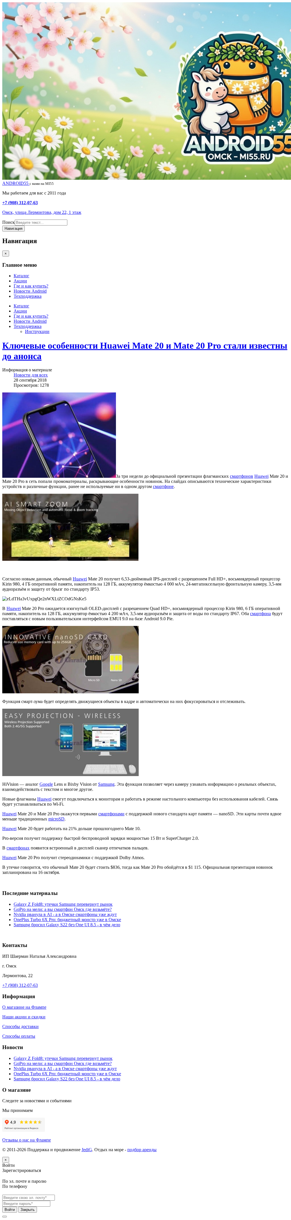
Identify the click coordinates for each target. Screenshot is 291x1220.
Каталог (21, 275)
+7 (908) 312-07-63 (20, 202)
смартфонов (241, 476)
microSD (56, 818)
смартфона (260, 613)
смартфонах (18, 847)
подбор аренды (142, 1149)
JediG (87, 1149)
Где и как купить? (31, 286)
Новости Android (30, 291)
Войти (10, 1209)
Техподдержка (27, 296)
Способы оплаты (18, 1036)
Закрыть (27, 1209)
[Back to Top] (4, 1216)
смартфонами (111, 813)
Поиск (8, 222)
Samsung (106, 784)
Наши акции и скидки (23, 1016)
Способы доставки (20, 1026)
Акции (20, 280)
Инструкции (37, 331)
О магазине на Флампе (24, 1007)
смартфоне (163, 486)
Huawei (261, 476)
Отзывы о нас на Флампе (26, 1140)
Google (46, 784)
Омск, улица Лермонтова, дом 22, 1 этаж (41, 212)
